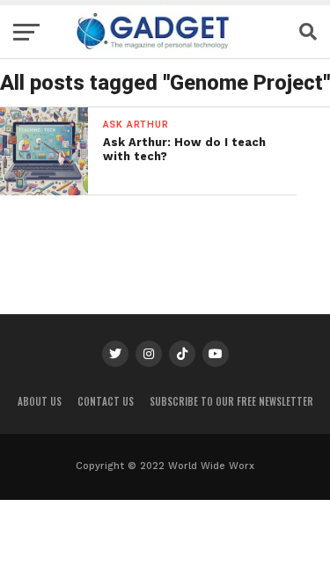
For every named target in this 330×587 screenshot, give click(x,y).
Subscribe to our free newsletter (231, 401)
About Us (40, 401)
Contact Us (105, 401)
